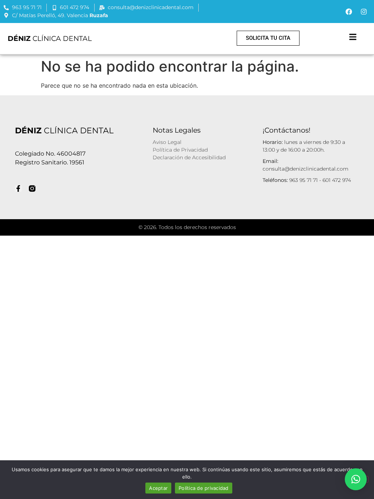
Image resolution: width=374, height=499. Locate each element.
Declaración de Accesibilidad (189, 157)
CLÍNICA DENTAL (50, 38)
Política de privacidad (204, 488)
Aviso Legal (167, 142)
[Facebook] (348, 11)
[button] (353, 37)
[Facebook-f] (18, 188)
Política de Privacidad (180, 149)
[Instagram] (363, 11)
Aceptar (158, 488)
